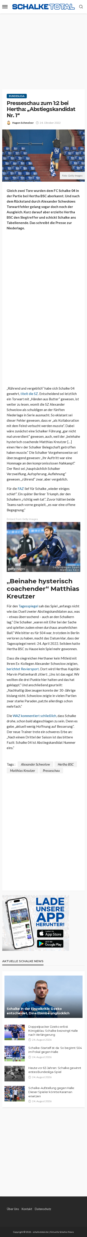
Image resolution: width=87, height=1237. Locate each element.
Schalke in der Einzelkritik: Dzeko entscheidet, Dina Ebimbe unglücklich (38, 1011)
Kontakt (27, 1209)
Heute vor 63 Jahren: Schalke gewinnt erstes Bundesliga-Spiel (54, 1070)
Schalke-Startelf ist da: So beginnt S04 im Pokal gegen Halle (55, 1050)
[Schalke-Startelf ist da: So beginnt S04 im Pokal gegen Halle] (14, 1053)
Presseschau (51, 771)
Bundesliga (17, 96)
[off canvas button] (5, 6)
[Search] (81, 7)
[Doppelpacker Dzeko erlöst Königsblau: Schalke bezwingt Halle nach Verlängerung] (14, 1032)
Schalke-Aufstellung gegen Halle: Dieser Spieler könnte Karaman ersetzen (51, 1092)
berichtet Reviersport (23, 669)
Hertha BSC (66, 764)
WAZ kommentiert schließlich (34, 716)
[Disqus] (43, 829)
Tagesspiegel (28, 606)
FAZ (21, 489)
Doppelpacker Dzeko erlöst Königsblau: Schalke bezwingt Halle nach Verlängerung (53, 1030)
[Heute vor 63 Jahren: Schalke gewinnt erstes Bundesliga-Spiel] (14, 1073)
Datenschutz (43, 1209)
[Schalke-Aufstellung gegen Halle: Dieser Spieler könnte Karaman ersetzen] (14, 1093)
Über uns (13, 1209)
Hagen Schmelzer (23, 122)
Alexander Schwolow (35, 764)
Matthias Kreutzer (22, 771)
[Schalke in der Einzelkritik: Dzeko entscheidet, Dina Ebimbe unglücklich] (43, 997)
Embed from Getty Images (22, 519)
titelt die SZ (29, 394)
